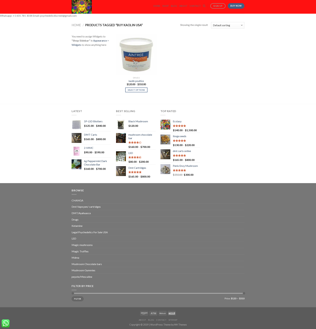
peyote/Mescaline (82, 276)
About (183, 6)
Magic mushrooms (82, 244)
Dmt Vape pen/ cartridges (86, 206)
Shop (165, 6)
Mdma (75, 257)
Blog (174, 6)
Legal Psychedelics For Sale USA (90, 232)
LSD (74, 238)
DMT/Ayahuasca (81, 213)
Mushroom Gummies (83, 270)
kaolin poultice (136, 81)
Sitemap (173, 320)
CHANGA (77, 200)
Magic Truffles (80, 251)
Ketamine (77, 225)
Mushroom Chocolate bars (87, 264)
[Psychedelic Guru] (91, 7)
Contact (195, 6)
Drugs (75, 219)
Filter (77, 299)
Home (156, 6)
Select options (136, 90)
